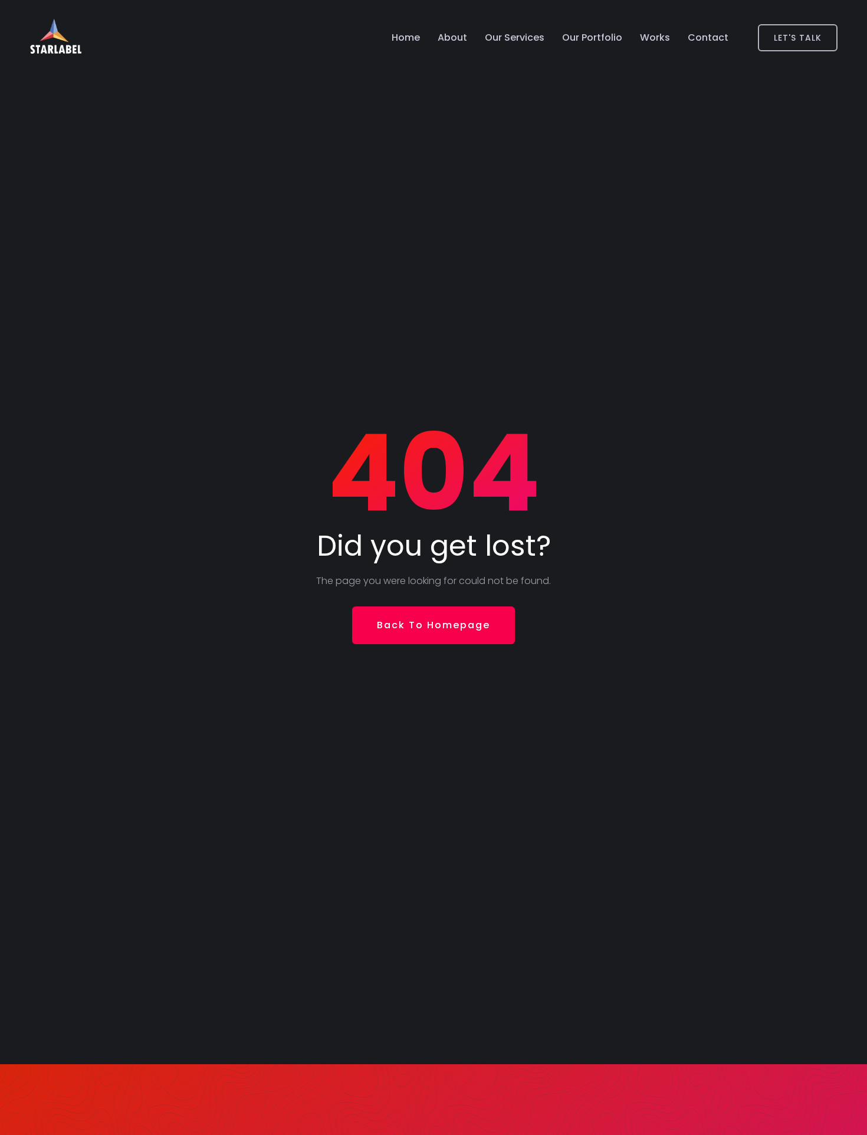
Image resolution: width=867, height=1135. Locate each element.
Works (655, 37)
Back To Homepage (433, 625)
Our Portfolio (592, 37)
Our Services (514, 37)
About (452, 37)
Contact (708, 37)
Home (406, 37)
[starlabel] (55, 37)
